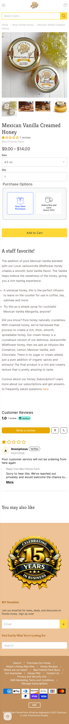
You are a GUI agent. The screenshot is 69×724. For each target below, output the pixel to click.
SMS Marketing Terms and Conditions (32, 680)
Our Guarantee (13, 673)
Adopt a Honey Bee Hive (20, 666)
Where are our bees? (16, 669)
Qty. (4, 169)
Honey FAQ (34, 673)
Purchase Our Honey (39, 662)
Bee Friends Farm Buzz (46, 669)
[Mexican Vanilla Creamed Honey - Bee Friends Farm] (9, 108)
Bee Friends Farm (13, 141)
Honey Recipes (49, 666)
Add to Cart (35, 233)
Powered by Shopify (38, 715)
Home (5, 24)
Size (4, 155)
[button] (11, 137)
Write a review (25, 430)
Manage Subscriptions (34, 683)
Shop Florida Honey (23, 24)
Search (17, 662)
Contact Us (52, 673)
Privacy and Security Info (32, 676)
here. (46, 389)
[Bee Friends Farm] (34, 5)
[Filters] (55, 430)
